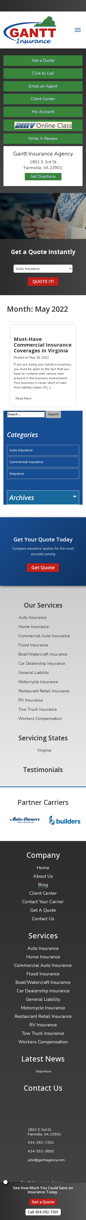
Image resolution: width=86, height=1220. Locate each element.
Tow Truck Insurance (37, 709)
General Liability (33, 672)
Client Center (43, 99)
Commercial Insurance (26, 462)
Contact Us (43, 919)
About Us (43, 876)
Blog (43, 885)
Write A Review (43, 138)
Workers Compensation (40, 718)
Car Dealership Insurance (41, 663)
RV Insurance (30, 700)
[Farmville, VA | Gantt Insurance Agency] (29, 30)
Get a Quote (43, 60)
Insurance (16, 473)
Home (43, 868)
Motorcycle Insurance (38, 681)
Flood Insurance (33, 645)
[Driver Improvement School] (43, 125)
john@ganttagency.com (46, 1160)
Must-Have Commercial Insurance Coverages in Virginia (43, 344)
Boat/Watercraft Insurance (42, 654)
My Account (43, 111)
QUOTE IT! (43, 281)
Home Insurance (33, 626)
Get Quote (43, 567)
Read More (23, 398)
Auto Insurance (21, 450)
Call (43, 1211)
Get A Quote (43, 910)
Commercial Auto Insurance (44, 636)
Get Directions (43, 176)
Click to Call (43, 73)
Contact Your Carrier (43, 902)
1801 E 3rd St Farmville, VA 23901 (44, 1132)
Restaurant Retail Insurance (43, 691)
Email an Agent (43, 86)
